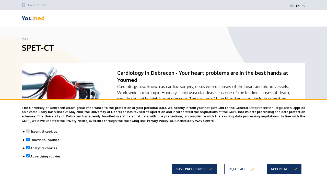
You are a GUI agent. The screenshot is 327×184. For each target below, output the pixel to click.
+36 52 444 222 (37, 4)
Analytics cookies (43, 148)
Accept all (280, 169)
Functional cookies (44, 140)
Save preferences (191, 169)
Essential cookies (43, 131)
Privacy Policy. (158, 120)
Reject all (237, 169)
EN (298, 5)
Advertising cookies (45, 156)
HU (292, 5)
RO (303, 5)
